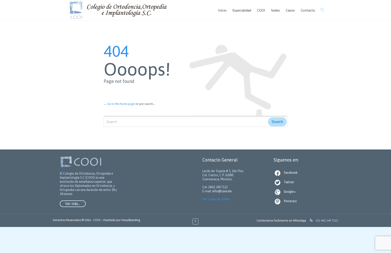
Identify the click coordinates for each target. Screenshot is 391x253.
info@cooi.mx (222, 191)
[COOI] (118, 10)
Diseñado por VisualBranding (121, 220)
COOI (96, 220)
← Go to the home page (119, 104)
